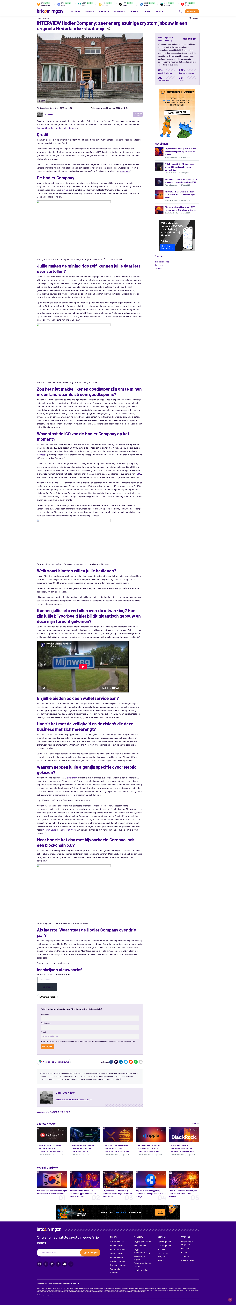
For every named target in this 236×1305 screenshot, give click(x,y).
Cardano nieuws (117, 1261)
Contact (158, 268)
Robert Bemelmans (171, 157)
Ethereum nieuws (118, 1249)
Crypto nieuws (117, 1241)
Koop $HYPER (177, 112)
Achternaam (46, 1023)
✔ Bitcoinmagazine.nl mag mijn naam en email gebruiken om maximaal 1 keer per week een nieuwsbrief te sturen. (88, 1041)
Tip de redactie (162, 262)
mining (65, 190)
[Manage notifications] (230, 1300)
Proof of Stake (49, 830)
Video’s (161, 1260)
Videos (146, 11)
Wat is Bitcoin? (140, 1245)
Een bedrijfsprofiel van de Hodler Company (57, 128)
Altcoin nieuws (94, 1174)
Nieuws (113, 1236)
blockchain (72, 777)
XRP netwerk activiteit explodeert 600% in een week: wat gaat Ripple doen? (180, 194)
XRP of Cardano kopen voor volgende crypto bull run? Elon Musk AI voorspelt (83, 1193)
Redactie (75, 1155)
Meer (194, 1123)
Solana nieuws (116, 1253)
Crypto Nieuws (60, 1174)
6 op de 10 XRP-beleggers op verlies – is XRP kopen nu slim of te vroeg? (151, 1193)
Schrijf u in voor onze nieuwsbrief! (53, 974)
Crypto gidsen (164, 1245)
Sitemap (185, 1256)
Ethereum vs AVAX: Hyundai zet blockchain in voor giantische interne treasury (51, 1148)
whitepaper (125, 171)
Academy (118, 11)
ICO (61, 1112)
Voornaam (45, 1014)
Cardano (54, 1112)
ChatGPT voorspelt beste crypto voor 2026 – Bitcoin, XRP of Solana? (183, 1193)
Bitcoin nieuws (127, 1174)
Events (158, 11)
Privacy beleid (187, 1260)
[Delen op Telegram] (126, 1062)
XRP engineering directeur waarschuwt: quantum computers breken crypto (149, 1148)
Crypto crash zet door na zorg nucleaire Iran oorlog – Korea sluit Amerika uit (117, 1193)
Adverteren (160, 265)
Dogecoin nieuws (118, 1265)
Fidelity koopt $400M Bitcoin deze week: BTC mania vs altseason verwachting (179, 167)
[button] (180, 11)
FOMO (138, 474)
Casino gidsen (164, 1241)
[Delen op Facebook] (111, 1062)
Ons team (185, 1248)
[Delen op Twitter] (116, 1062)
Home (39, 18)
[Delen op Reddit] (131, 1062)
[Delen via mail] (141, 1062)
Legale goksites (141, 1270)
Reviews (161, 1249)
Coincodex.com (74, 1283)
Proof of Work (69, 830)
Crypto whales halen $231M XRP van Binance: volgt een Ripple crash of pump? (180, 151)
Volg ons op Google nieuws (56, 1062)
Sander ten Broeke (171, 213)
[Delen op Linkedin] (121, 1062)
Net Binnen (75, 11)
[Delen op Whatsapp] (136, 1062)
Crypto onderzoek (142, 1241)
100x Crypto (192, 11)
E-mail (43, 1032)
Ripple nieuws (116, 1257)
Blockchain (46, 18)
